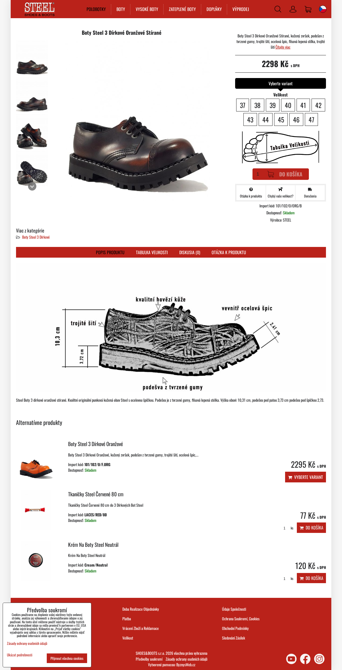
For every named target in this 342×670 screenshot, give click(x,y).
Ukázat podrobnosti (19, 655)
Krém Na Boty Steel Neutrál (93, 544)
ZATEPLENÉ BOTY (182, 9)
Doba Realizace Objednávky (140, 609)
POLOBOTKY (96, 9)
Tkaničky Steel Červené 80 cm (95, 494)
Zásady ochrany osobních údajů (186, 659)
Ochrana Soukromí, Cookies (240, 618)
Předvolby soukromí (149, 659)
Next (32, 186)
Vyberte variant (307, 477)
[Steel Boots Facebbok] (305, 659)
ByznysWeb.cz (185, 664)
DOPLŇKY (214, 9)
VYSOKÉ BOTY (147, 9)
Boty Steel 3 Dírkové (36, 237)
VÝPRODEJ (240, 9)
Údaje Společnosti (234, 609)
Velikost (127, 638)
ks (291, 527)
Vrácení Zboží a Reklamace (140, 628)
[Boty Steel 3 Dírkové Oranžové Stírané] (32, 58)
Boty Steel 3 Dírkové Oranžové (95, 444)
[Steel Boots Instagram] (319, 659)
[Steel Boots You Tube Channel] (291, 659)
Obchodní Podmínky (235, 628)
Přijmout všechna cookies (66, 658)
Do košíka (290, 174)
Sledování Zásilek (233, 638)
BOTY (120, 9)
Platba (126, 618)
